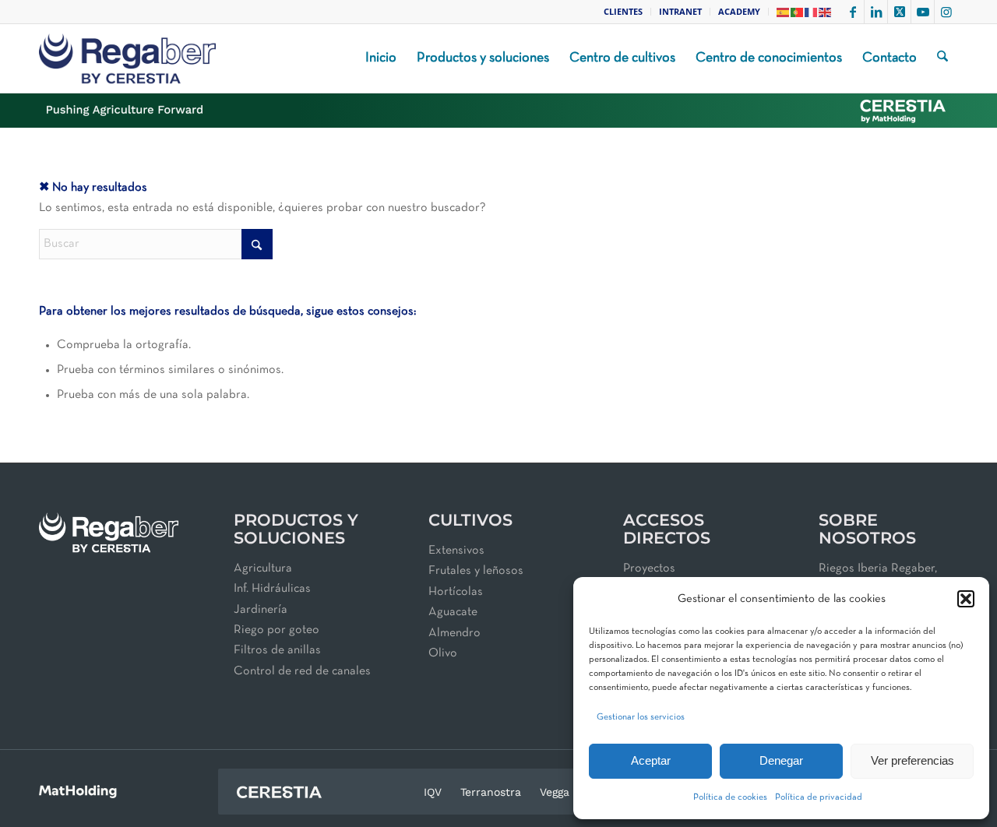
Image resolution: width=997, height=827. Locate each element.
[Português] (798, 11)
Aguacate (452, 612)
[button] (966, 599)
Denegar (781, 760)
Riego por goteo (276, 630)
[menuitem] (623, 12)
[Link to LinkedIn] (876, 11)
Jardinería (260, 609)
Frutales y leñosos (475, 570)
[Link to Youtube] (922, 11)
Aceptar (651, 760)
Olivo (442, 653)
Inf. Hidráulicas (272, 588)
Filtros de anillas (277, 650)
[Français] (812, 11)
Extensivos (456, 550)
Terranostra (490, 792)
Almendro (454, 633)
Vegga (554, 792)
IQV (433, 792)
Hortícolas (455, 591)
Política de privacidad (818, 797)
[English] (826, 11)
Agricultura (263, 568)
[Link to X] (899, 11)
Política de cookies (730, 797)
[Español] (784, 11)
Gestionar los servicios (641, 717)
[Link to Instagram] (946, 11)
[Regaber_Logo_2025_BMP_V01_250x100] (127, 58)
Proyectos (649, 568)
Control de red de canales (302, 671)
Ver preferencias (912, 760)
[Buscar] (942, 58)
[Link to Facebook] (852, 11)
